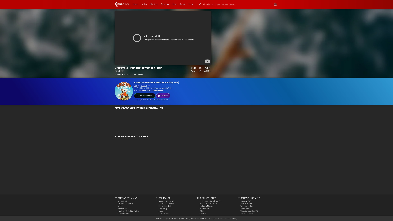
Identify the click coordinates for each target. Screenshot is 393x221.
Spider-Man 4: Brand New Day (211, 201)
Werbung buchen (247, 206)
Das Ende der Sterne (125, 204)
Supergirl (203, 213)
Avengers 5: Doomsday (167, 201)
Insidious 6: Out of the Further (128, 211)
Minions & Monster (206, 206)
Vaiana (202, 211)
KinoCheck (160, 218)
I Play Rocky (163, 208)
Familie (136, 86)
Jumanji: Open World (166, 204)
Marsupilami (122, 201)
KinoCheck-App (246, 204)
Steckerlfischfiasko (165, 206)
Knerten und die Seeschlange (156, 82)
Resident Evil (122, 208)
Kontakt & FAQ (246, 201)
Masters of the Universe (208, 204)
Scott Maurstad (155, 88)
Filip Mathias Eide (143, 88)
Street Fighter (163, 213)
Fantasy (144, 86)
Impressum (216, 218)
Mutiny (120, 206)
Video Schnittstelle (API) (249, 211)
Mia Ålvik (168, 88)
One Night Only (123, 213)
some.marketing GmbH (176, 218)
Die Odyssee (204, 208)
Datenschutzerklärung (229, 218)
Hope (161, 211)
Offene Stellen (246, 208)
